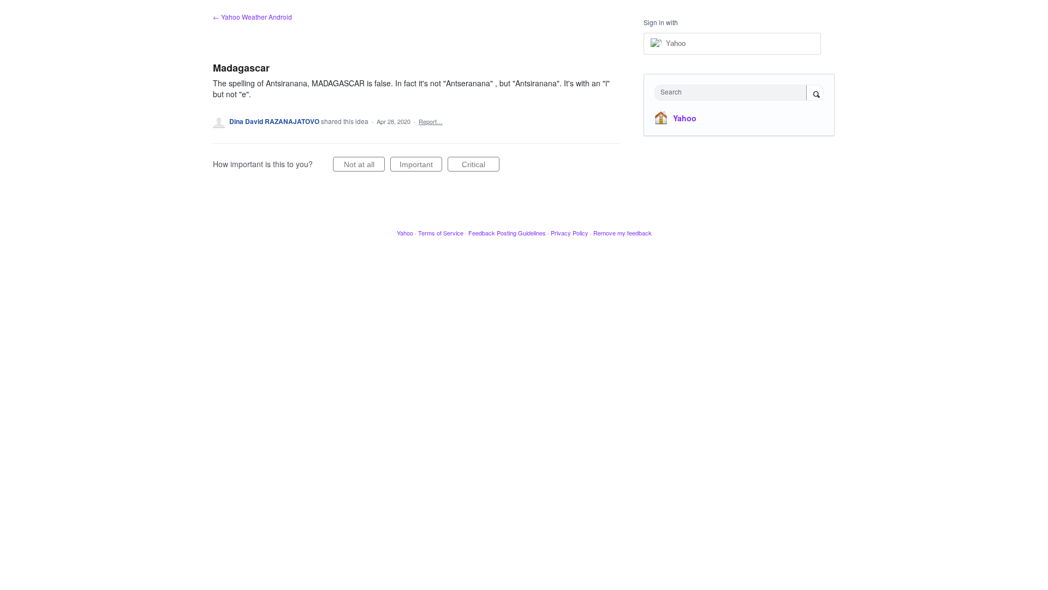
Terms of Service (440, 232)
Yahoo (684, 118)
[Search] (815, 93)
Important (421, 166)
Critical (480, 166)
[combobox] (733, 92)
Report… (431, 121)
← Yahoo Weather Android (252, 16)
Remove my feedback (622, 232)
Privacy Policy (569, 232)
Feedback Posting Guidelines (507, 232)
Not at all (364, 166)
